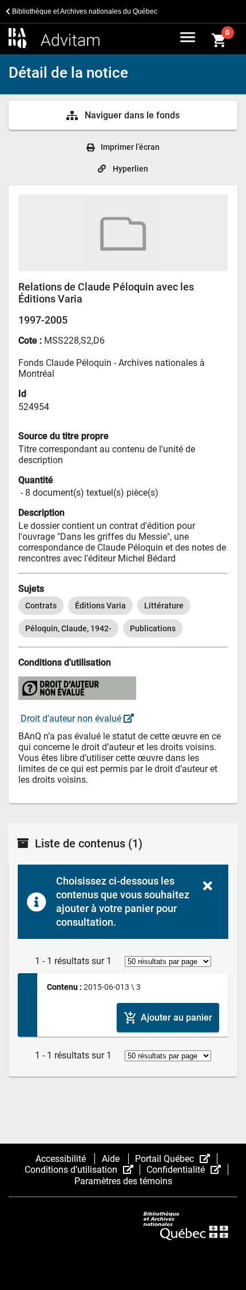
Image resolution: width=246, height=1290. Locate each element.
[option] (41, 605)
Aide (112, 1158)
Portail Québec (176, 1158)
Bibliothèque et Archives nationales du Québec (83, 11)
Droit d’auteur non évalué (71, 718)
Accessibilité (61, 1158)
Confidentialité (187, 1169)
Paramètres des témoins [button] (123, 1181)
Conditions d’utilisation (82, 1169)
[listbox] (123, 617)
